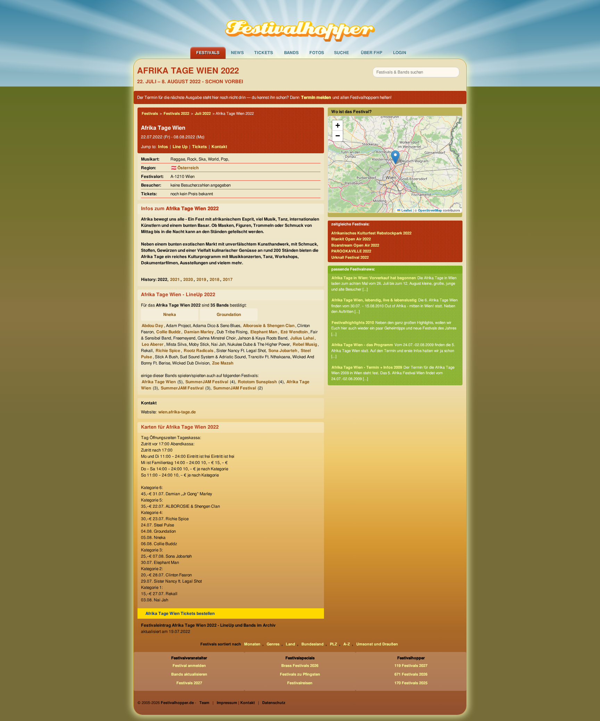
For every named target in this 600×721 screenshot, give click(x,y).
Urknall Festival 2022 (350, 257)
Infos (163, 147)
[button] (395, 157)
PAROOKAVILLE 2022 (351, 251)
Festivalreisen (299, 683)
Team (204, 703)
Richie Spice (168, 351)
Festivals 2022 (176, 113)
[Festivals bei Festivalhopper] (300, 23)
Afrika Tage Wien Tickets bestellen (180, 613)
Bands (291, 53)
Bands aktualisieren (189, 674)
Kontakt (219, 147)
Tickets (263, 53)
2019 (201, 279)
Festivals (207, 53)
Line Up (180, 147)
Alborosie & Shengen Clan (268, 326)
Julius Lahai (302, 338)
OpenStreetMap (430, 210)
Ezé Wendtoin (294, 332)
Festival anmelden (189, 666)
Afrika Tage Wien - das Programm (362, 345)
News (237, 53)
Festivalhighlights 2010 (353, 323)
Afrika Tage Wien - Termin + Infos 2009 (367, 367)
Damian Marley (199, 332)
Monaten (252, 644)
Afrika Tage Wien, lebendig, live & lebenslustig (374, 300)
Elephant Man (263, 332)
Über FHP (371, 53)
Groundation (229, 314)
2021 (175, 279)
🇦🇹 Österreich (185, 168)
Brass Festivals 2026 (299, 666)
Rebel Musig (305, 344)
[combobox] (416, 72)
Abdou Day (152, 326)
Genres (273, 644)
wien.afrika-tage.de (177, 412)
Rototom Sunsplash (257, 382)
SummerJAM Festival (206, 382)
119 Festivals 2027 (410, 666)
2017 (228, 279)
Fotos (316, 53)
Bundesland (312, 644)
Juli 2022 (203, 113)
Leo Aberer (153, 344)
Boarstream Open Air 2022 (355, 245)
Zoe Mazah (222, 363)
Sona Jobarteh (282, 351)
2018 (214, 279)
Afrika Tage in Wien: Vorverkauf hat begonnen (374, 278)
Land (290, 644)
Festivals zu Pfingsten (300, 674)
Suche (341, 53)
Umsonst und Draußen (377, 644)
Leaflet (406, 210)
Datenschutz (273, 703)
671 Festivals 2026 (410, 674)
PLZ (333, 644)
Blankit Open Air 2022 (351, 239)
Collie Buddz (168, 332)
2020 (188, 279)
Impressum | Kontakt (236, 703)
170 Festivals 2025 (410, 683)
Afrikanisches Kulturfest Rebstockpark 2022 (371, 233)
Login (399, 53)
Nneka (169, 314)
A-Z (346, 644)
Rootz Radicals (199, 351)
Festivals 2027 (189, 683)
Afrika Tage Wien (159, 382)
